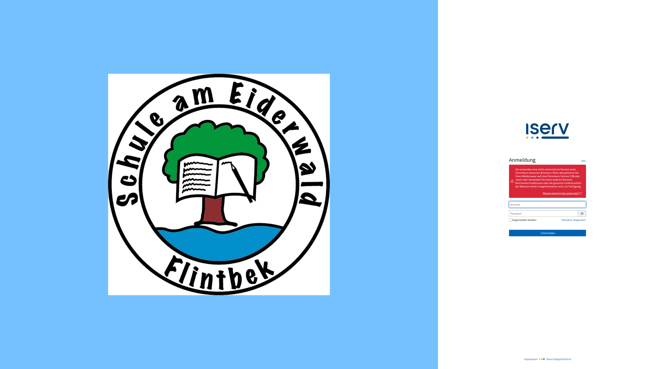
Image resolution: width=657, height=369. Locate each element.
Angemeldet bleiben (524, 220)
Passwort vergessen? (574, 220)
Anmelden (549, 233)
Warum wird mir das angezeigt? (561, 193)
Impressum (530, 359)
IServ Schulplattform (558, 359)
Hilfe (583, 160)
